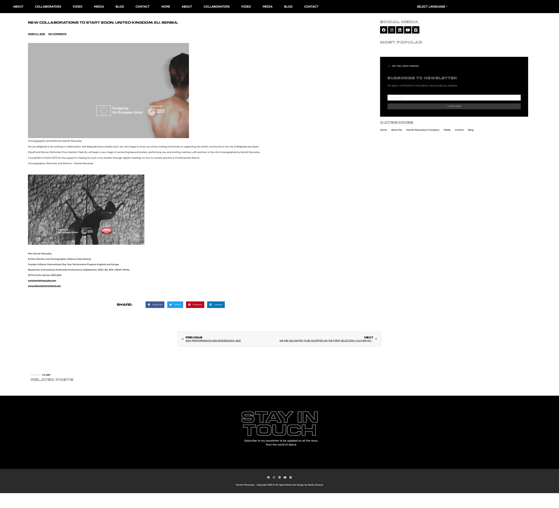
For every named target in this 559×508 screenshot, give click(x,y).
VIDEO (77, 6)
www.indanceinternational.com (44, 286)
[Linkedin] (399, 30)
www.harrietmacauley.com (42, 280)
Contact (459, 129)
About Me (396, 129)
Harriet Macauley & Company (422, 129)
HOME (165, 6)
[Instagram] (391, 30)
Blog (470, 129)
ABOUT (18, 6)
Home (383, 129)
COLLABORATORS (48, 6)
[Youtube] (407, 30)
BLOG (120, 6)
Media (447, 129)
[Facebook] (383, 30)
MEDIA (99, 6)
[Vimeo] (415, 30)
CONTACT (143, 6)
